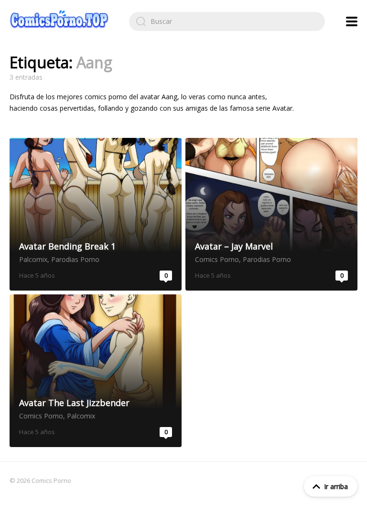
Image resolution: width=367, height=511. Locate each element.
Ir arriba (336, 486)
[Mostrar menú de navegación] (351, 21)
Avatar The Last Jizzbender (96, 370)
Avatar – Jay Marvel (271, 214)
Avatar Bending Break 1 (96, 214)
